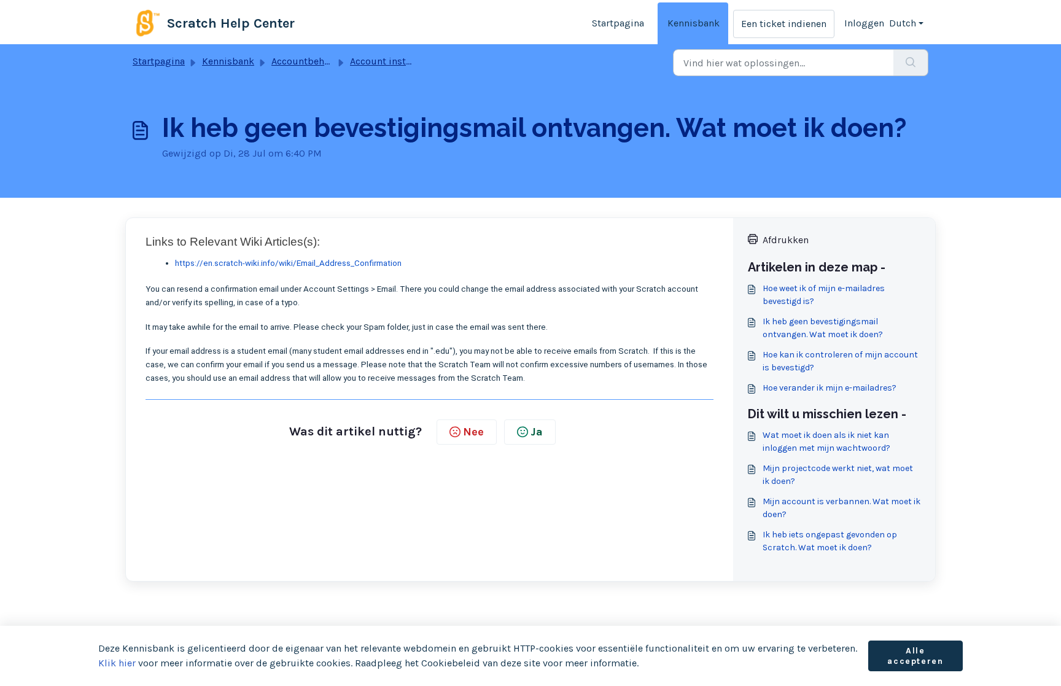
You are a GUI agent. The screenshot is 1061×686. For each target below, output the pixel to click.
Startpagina (618, 23)
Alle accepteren (915, 656)
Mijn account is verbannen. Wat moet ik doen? (841, 508)
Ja (536, 431)
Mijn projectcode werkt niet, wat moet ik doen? (838, 474)
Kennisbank (693, 23)
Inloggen (864, 23)
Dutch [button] (902, 23)
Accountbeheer (304, 61)
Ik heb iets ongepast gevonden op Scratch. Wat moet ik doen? (830, 541)
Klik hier (117, 663)
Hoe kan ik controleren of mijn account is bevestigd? (840, 361)
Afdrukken (786, 240)
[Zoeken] (910, 62)
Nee (473, 431)
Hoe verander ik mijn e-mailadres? (829, 388)
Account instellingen (396, 61)
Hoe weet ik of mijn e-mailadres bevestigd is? (824, 294)
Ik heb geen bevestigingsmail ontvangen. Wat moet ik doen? (823, 328)
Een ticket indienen (783, 23)
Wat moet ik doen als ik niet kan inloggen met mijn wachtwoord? (826, 441)
